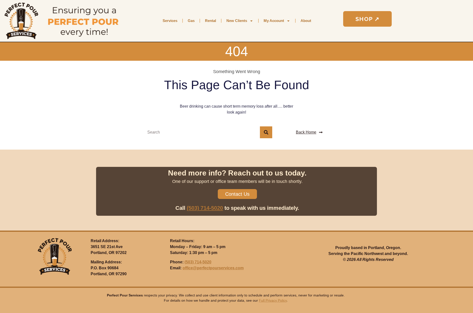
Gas (191, 21)
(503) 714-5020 (205, 208)
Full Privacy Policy (273, 300)
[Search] (266, 132)
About (306, 21)
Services (170, 21)
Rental (210, 21)
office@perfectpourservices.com (213, 268)
